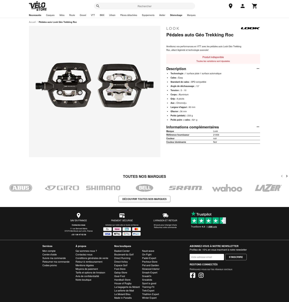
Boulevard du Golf (124, 254)
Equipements (148, 15)
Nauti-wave (148, 251)
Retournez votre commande (165, 227)
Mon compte (49, 251)
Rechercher (145, 6)
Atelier (162, 15)
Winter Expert (149, 297)
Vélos (61, 15)
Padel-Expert (149, 258)
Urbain (112, 15)
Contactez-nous (78, 225)
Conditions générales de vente (92, 258)
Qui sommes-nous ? (86, 251)
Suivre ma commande (54, 258)
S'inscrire (236, 257)
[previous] (282, 176)
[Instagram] (201, 275)
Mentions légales (85, 265)
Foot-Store (120, 269)
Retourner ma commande (56, 261)
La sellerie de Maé (124, 290)
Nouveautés (35, 15)
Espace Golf (120, 265)
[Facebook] (193, 275)
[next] (287, 176)
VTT (93, 15)
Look (173, 28)
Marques (191, 15)
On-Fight (146, 254)
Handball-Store (122, 279)
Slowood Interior (151, 269)
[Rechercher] (98, 6)
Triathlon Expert (150, 294)
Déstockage (176, 15)
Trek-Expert (148, 290)
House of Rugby (123, 283)
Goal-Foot (119, 276)
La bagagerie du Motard (127, 287)
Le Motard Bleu (122, 294)
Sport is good (149, 283)
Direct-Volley (121, 261)
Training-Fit (148, 287)
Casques (50, 15)
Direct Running (122, 258)
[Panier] (255, 6)
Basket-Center (122, 251)
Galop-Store (120, 272)
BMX (102, 15)
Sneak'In (146, 276)
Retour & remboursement (89, 261)
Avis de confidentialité (87, 276)
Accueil (32, 21)
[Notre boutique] (231, 6)
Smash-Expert (149, 272)
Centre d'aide (49, 254)
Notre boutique (83, 279)
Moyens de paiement (87, 269)
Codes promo (49, 265)
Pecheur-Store (149, 261)
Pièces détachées (128, 15)
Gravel (83, 15)
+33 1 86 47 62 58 (78, 234)
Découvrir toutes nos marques (144, 199)
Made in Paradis (123, 297)
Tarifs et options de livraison (90, 272)
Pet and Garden (150, 265)
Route (72, 15)
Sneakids (147, 279)
